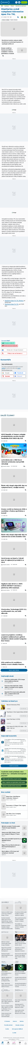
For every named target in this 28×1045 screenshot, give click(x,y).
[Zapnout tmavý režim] (19, 2)
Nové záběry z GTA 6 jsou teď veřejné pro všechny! (10, 852)
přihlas (3, 368)
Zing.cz (3, 842)
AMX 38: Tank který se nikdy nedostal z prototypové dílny (6, 979)
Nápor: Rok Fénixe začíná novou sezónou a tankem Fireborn (7, 985)
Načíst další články (14, 670)
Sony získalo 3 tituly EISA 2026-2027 (20, 1000)
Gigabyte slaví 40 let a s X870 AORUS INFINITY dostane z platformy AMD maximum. (11, 586)
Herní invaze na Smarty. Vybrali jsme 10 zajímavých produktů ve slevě (12, 560)
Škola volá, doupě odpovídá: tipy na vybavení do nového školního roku (14, 535)
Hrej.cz (3, 835)
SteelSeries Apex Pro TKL (12, 304)
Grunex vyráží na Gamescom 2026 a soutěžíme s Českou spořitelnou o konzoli (7, 50)
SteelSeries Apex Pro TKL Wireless (14, 300)
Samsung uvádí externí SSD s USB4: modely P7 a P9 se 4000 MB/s (7, 1001)
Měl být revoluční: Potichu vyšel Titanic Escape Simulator (11, 827)
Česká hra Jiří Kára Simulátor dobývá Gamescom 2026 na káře (7, 927)
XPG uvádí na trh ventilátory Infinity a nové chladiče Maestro (12, 663)
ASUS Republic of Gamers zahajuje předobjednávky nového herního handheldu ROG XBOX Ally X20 (13, 436)
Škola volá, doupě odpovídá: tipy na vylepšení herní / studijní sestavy (14, 486)
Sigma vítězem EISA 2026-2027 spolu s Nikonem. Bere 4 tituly (20, 1012)
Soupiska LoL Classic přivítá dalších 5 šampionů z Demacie (20, 949)
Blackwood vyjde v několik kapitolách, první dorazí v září (7, 955)
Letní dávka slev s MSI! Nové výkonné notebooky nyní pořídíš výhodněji (12, 462)
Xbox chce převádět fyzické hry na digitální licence (12, 839)
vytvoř (18, 368)
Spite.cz (4, 829)
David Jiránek (13, 20)
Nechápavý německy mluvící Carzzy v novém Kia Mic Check (20, 943)
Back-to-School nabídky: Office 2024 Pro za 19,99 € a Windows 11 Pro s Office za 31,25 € (7, 1008)
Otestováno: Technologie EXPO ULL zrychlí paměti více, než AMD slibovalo (14, 611)
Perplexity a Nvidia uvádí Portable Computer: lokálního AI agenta (20, 914)
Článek (12, 6)
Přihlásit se (24, 2)
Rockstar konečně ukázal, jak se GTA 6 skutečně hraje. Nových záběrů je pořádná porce (7, 920)
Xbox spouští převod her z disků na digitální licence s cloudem (20, 919)
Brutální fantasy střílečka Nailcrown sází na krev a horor (20, 979)
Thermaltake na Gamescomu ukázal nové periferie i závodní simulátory (20, 926)
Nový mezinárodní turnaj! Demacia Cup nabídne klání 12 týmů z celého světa (21, 956)
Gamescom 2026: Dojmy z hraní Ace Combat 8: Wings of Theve (11, 833)
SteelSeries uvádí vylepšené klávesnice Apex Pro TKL (21, 6)
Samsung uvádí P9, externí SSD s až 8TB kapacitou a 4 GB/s (19, 1006)
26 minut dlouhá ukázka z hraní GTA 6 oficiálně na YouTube (20, 985)
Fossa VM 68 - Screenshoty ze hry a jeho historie (6, 973)
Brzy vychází (5, 792)
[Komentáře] (18, 17)
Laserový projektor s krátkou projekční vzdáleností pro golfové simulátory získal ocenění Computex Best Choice (14, 638)
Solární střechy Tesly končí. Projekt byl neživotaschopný (6, 1015)
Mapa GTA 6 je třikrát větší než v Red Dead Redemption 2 (11, 845)
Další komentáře (14, 765)
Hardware (6, 6)
